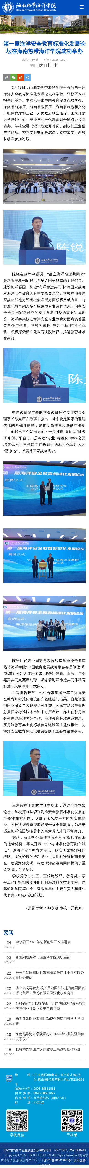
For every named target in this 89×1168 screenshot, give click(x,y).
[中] (48, 65)
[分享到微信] (13, 81)
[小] (55, 65)
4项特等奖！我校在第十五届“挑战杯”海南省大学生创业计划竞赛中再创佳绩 (51, 1006)
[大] (41, 65)
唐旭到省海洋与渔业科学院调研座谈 (43, 957)
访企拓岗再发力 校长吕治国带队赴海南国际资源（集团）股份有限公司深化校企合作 (50, 990)
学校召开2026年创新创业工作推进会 (43, 942)
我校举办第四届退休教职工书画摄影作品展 (48, 1049)
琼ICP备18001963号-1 (58, 1160)
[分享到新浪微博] (20, 81)
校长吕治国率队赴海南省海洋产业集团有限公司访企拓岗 (50, 975)
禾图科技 (44, 1165)
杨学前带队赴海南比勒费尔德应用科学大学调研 (50, 1021)
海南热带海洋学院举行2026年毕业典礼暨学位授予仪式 (50, 1036)
